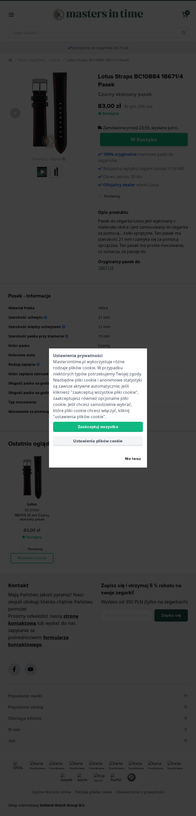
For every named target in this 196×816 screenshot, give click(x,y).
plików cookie (82, 368)
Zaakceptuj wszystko (98, 427)
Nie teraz (133, 458)
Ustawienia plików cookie (98, 441)
